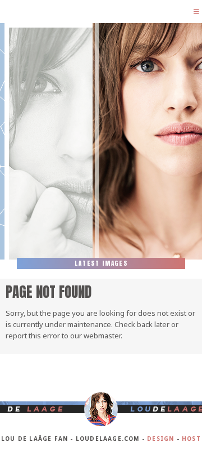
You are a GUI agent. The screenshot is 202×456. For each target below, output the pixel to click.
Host (191, 438)
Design (160, 438)
